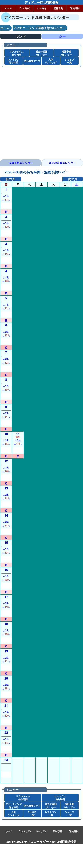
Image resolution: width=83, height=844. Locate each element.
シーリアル (41, 831)
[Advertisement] (41, 114)
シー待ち (41, 8)
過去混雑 (75, 8)
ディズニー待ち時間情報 (41, 2)
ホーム (8, 8)
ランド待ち (25, 8)
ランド (21, 36)
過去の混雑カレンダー (62, 163)
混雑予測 (58, 8)
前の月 (10, 179)
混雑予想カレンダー (21, 163)
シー (62, 36)
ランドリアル (25, 831)
